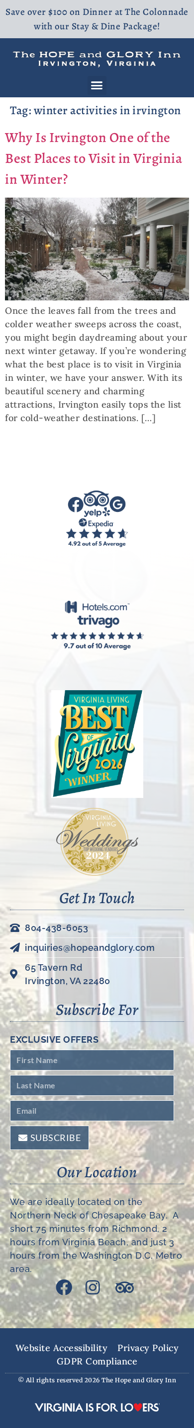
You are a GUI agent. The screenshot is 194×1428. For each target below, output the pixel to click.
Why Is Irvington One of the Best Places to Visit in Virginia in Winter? (93, 158)
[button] (97, 85)
